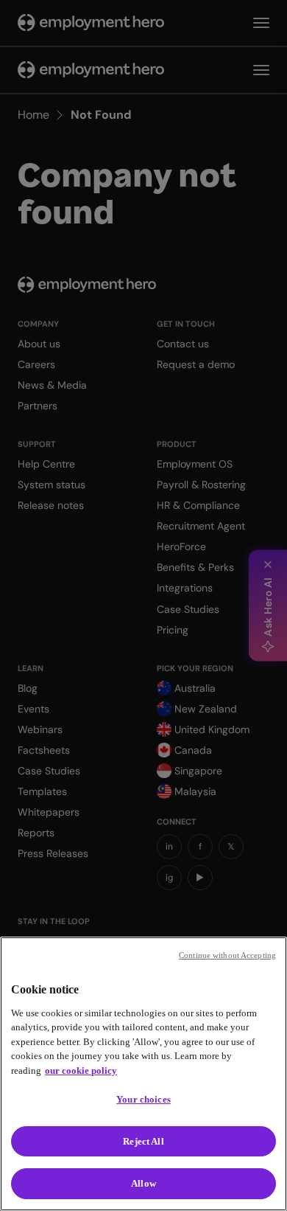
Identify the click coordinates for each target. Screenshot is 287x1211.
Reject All (143, 1141)
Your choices (143, 1099)
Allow (143, 1183)
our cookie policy (81, 1070)
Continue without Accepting (227, 955)
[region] (143, 1074)
